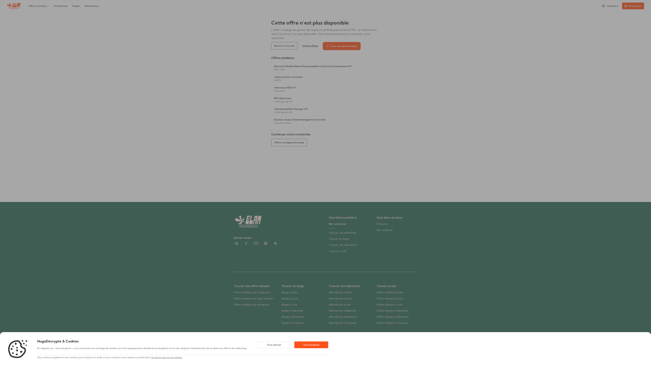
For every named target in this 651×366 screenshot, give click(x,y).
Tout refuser (274, 344)
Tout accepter (311, 344)
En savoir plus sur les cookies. (167, 357)
